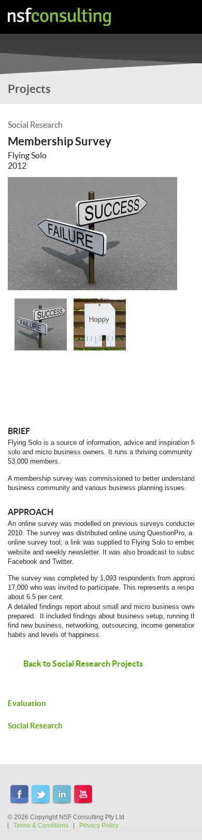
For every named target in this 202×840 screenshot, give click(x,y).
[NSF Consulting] (59, 17)
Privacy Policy (99, 825)
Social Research (35, 725)
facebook (19, 795)
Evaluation (27, 703)
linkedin (61, 795)
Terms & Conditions (40, 825)
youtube (83, 795)
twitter (40, 795)
